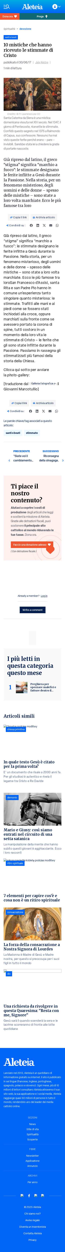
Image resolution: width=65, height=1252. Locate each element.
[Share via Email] (50, 225)
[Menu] (11, 7)
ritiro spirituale (15, 863)
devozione (25, 29)
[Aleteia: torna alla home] (32, 6)
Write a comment (33, 610)
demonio (12, 797)
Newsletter (32, 1155)
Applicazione (32, 1160)
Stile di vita (33, 1129)
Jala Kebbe (41, 62)
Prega (40, 16)
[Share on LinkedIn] (37, 225)
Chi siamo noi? (32, 1213)
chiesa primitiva (16, 729)
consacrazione (15, 912)
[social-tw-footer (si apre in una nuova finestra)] (36, 1196)
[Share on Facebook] (31, 225)
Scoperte (32, 1139)
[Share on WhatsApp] (57, 225)
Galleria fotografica (42, 383)
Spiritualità (9, 29)
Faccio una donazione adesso (29, 544)
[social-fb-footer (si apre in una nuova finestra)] (29, 1196)
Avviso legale (32, 1220)
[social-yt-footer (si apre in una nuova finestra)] (22, 1196)
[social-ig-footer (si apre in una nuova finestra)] (42, 1196)
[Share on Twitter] (44, 225)
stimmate (32, 433)
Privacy (32, 1240)
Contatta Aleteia (32, 1233)
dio (9, 973)
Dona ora (8, 16)
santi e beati (13, 433)
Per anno (33, 1182)
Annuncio (32, 1166)
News (32, 1124)
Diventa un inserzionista (32, 1226)
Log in (44, 596)
